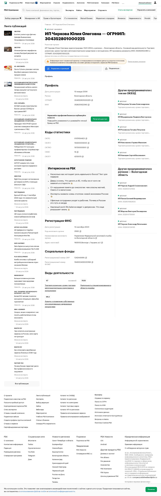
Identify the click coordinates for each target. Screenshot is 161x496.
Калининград (57, 459)
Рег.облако (104, 457)
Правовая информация (133, 444)
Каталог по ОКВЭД (67, 395)
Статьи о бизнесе (42, 420)
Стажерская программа (13, 455)
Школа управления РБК (109, 476)
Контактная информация (13, 444)
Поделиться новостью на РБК (15, 399)
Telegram (31, 455)
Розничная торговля (52, 44)
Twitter (30, 444)
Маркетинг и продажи (105, 18)
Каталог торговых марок (69, 406)
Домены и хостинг (107, 453)
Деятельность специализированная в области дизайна (95, 286)
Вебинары (40, 409)
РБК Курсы (104, 472)
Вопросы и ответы (102, 419)
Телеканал (105, 3)
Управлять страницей (60, 69)
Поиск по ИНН (100, 405)
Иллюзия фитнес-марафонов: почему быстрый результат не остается (25, 53)
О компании (8, 440)
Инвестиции (30, 3)
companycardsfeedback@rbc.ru (144, 477)
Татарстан (56, 478)
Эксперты (69, 10)
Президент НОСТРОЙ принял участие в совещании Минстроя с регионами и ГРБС (26, 126)
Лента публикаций (15, 26)
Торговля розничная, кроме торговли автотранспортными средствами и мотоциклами (60, 288)
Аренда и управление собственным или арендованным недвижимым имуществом (59, 304)
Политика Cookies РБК (103, 422)
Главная (48, 24)
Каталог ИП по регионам (69, 409)
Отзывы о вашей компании (14, 413)
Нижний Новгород (59, 466)
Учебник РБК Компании (45, 416)
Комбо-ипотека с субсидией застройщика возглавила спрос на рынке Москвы (26, 262)
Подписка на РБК (16, 3)
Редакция (7, 448)
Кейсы (79, 10)
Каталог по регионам (68, 399)
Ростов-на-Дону (58, 474)
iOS (101, 440)
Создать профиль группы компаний (17, 420)
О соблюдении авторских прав (137, 448)
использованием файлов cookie (33, 491)
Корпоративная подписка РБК (15, 406)
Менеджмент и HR (32, 18)
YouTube (31, 451)
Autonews (81, 3)
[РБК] (5, 3)
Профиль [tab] (49, 76)
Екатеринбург (57, 444)
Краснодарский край (60, 463)
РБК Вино (115, 3)
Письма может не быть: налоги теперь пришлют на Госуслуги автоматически (25, 90)
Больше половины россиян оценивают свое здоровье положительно (24, 281)
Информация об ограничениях (137, 440)
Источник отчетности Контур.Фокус (108, 415)
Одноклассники (34, 448)
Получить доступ (100, 119)
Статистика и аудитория (104, 408)
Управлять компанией (146, 10)
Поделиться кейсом (11, 416)
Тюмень (55, 481)
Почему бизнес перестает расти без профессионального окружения (26, 369)
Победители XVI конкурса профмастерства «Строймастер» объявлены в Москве (26, 149)
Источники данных (102, 412)
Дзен (30, 459)
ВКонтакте (32, 440)
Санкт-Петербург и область (62, 440)
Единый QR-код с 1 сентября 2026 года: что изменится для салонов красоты (25, 198)
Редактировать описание (136, 61)
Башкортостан (57, 451)
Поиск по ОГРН (100, 401)
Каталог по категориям (69, 402)
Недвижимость (68, 3)
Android (103, 444)
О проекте (102, 10)
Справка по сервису (102, 398)
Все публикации (21, 384)
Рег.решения (105, 461)
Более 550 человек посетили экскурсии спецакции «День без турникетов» (26, 299)
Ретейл (147, 18)
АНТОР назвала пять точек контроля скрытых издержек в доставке (25, 165)
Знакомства (105, 464)
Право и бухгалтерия (52, 18)
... (123, 2)
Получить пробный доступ (14, 402)
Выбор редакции (12, 18)
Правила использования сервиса (72, 413)
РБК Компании (93, 3)
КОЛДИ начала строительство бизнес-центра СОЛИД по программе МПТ (25, 108)
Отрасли (56, 3)
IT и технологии (70, 18)
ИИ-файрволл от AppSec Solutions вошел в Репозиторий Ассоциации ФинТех (26, 232)
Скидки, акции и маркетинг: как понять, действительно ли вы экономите (26, 315)
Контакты (98, 395)
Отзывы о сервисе (11, 423)
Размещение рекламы (12, 451)
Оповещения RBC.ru (84, 453)
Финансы (121, 18)
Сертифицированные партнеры (16, 427)
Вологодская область (60, 455)
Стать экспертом (125, 10)
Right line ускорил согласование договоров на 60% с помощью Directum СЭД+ (26, 182)
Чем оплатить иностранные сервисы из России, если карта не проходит (26, 333)
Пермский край (58, 470)
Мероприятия (45, 3)
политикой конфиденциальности (61, 491)
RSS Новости (81, 449)
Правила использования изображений (75, 416)
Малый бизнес (86, 18)
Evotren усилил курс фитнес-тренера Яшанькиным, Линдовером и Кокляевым (25, 37)
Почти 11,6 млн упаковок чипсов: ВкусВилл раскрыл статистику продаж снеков (26, 72)
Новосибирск (57, 448)
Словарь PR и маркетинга (45, 423)
